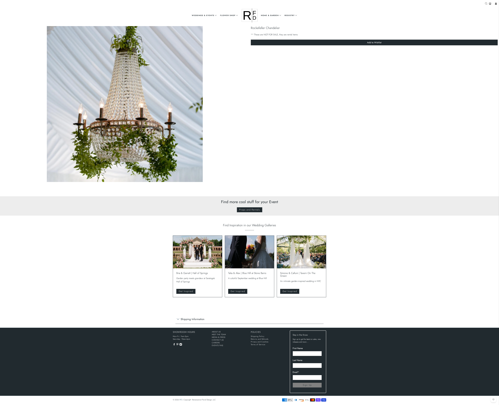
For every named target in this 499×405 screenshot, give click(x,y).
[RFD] (249, 15)
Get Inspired (186, 291)
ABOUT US (216, 331)
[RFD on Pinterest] (177, 345)
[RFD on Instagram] (180, 345)
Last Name (297, 360)
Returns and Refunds (259, 339)
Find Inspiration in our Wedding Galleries (249, 225)
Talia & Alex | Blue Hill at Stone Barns (247, 273)
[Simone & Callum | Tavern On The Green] (301, 252)
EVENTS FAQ (217, 345)
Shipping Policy (257, 336)
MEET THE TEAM (219, 334)
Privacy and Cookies (259, 341)
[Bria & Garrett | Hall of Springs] (197, 252)
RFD (180, 399)
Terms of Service (258, 344)
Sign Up (307, 385)
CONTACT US (218, 340)
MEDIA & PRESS (218, 337)
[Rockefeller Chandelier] (124, 104)
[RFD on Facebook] (174, 345)
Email (296, 372)
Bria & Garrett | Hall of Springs (192, 273)
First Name (298, 348)
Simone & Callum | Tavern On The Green (297, 274)
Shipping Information (192, 319)
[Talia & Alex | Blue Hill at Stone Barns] (249, 252)
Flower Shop (227, 15)
